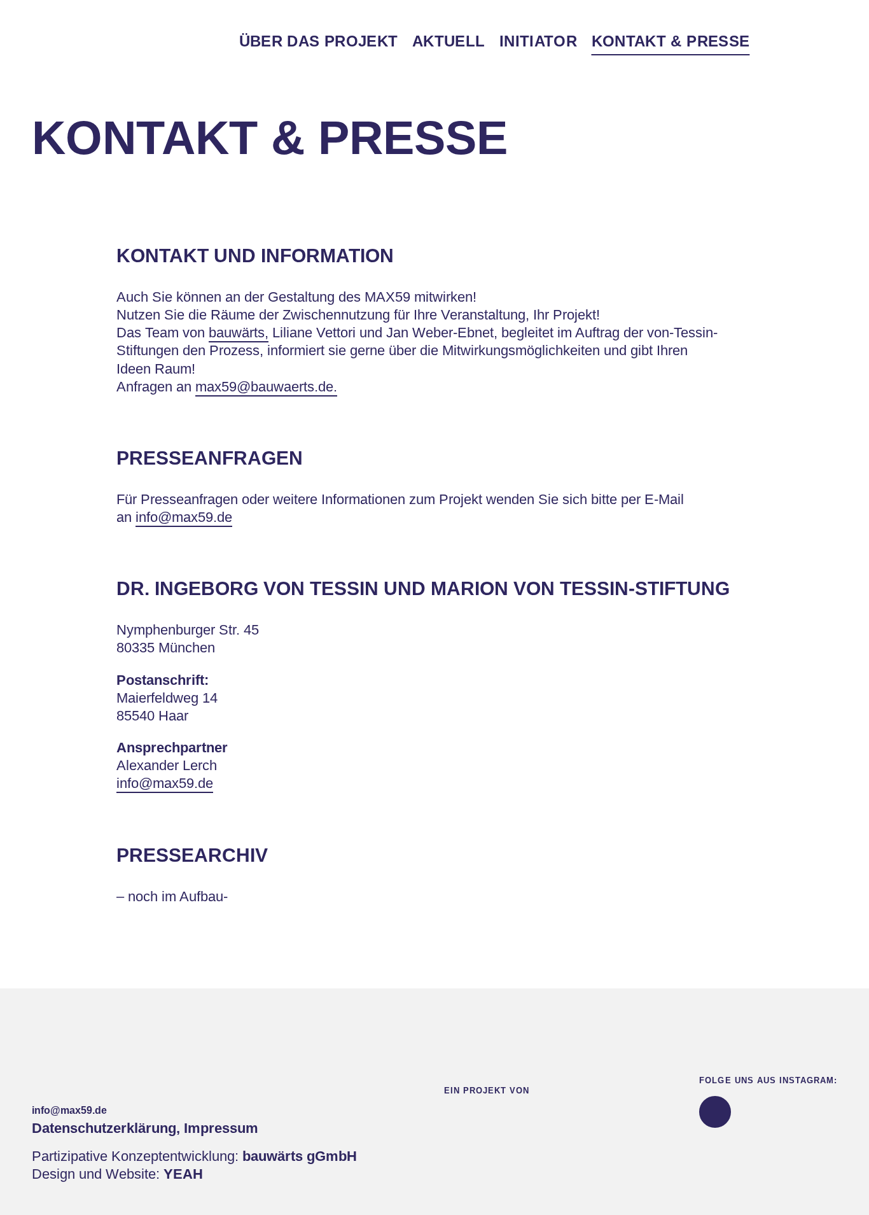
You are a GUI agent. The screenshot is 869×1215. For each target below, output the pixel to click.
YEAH (183, 1174)
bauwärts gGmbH (299, 1156)
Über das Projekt (318, 41)
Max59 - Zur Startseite (54, 1052)
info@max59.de (184, 517)
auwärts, (242, 333)
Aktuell (448, 41)
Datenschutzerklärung (104, 1128)
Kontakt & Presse (671, 41)
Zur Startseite (91, 41)
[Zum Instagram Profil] (715, 1112)
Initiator (538, 41)
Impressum (221, 1128)
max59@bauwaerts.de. (266, 387)
